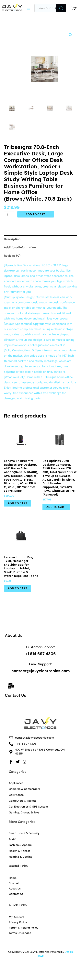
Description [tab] (12, 239)
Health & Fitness (19, 851)
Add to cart (35, 214)
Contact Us (15, 695)
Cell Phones (16, 795)
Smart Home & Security (24, 833)
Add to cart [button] (17, 503)
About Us (13, 635)
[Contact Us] (11, 686)
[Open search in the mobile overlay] (50, 8)
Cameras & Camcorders (24, 789)
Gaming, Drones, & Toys (24, 812)
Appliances (16, 783)
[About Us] (11, 625)
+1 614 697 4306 (40, 653)
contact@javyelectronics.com (40, 670)
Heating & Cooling (20, 856)
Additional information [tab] (20, 247)
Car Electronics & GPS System (28, 806)
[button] (28, 8)
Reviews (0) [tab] (12, 256)
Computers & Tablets (22, 800)
